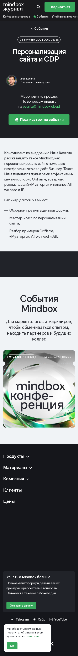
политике (32, 636)
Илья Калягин (28, 78)
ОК (12, 646)
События (41, 28)
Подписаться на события (41, 119)
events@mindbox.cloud (41, 106)
